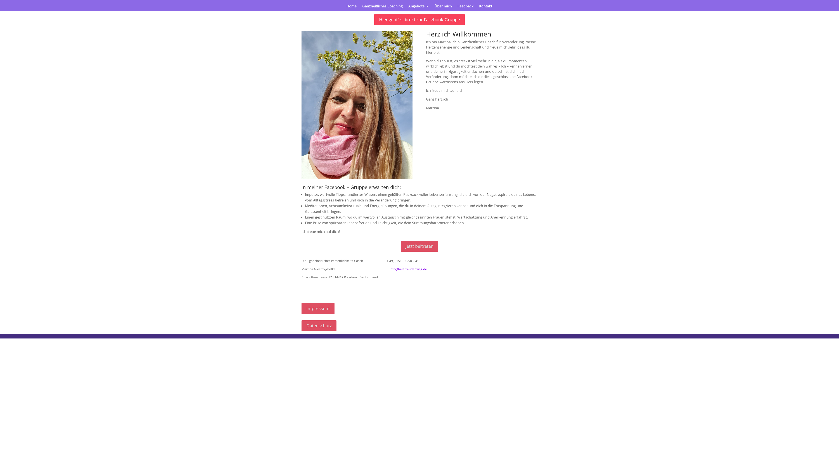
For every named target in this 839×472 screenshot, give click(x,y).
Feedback (465, 7)
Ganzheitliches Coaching (382, 7)
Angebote (416, 7)
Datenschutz (319, 326)
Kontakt (485, 7)
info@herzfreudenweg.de (408, 269)
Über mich (443, 7)
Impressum (318, 308)
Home (352, 7)
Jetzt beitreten (419, 246)
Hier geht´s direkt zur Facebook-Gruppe (419, 20)
